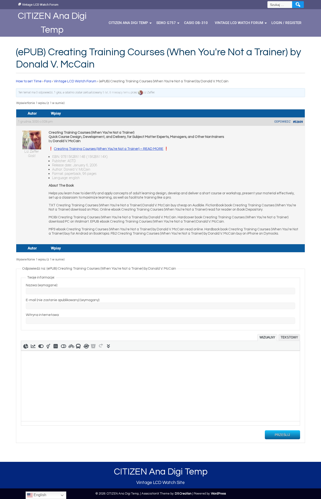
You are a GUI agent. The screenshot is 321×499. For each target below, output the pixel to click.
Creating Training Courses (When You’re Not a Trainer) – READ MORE (108, 149)
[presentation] (26, 345)
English (39, 495)
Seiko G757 (166, 23)
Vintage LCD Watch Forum (40, 4)
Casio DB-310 (196, 23)
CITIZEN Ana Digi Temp (128, 23)
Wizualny (267, 337)
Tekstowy (289, 337)
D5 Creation (183, 493)
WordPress (218, 493)
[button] (25, 346)
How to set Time (29, 81)
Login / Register (286, 23)
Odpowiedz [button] (282, 121)
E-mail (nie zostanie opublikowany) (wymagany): (63, 300)
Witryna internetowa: (42, 315)
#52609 (298, 122)
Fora (47, 81)
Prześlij (282, 435)
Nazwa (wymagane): (42, 285)
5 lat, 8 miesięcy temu (116, 92)
